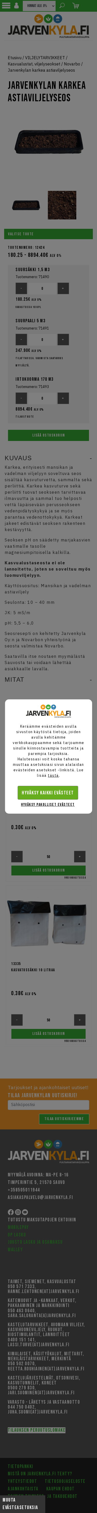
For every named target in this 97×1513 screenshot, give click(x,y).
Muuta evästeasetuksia (20, 1504)
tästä (53, 775)
